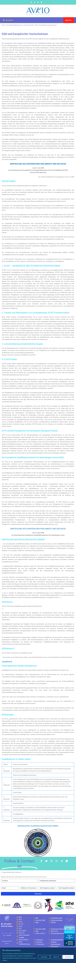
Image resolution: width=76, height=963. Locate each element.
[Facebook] (31, 2)
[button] (68, 20)
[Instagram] (38, 2)
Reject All (56, 957)
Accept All (68, 957)
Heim (3, 25)
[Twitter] (34, 2)
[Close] (74, 949)
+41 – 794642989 (7, 935)
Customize (44, 957)
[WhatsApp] (45, 2)
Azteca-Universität (28, 25)
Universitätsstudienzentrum (14, 25)
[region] (38, 955)
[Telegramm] (41, 2)
